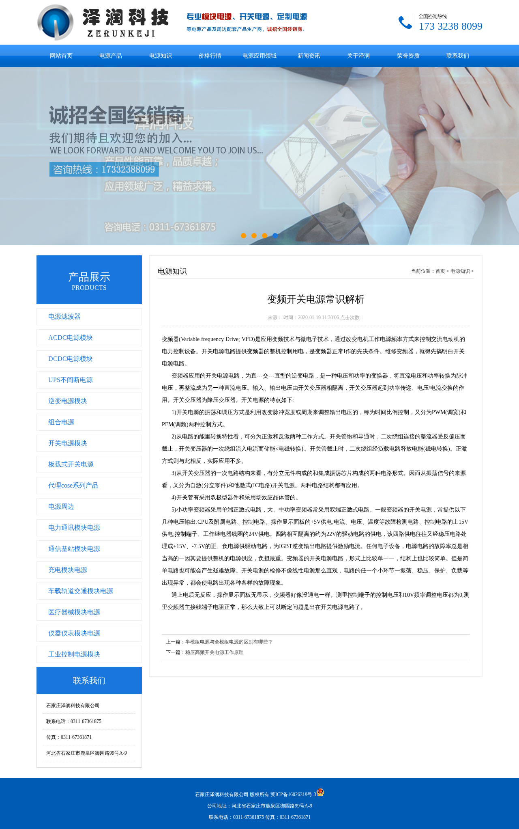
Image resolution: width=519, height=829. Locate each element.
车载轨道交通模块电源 (80, 590)
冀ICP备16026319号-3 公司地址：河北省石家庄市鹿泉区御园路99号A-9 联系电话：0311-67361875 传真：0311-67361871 (261, 806)
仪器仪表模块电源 (74, 633)
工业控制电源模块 (74, 654)
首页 (440, 271)
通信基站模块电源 (74, 548)
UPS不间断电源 (70, 379)
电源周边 (61, 506)
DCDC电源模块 (70, 358)
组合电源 (61, 422)
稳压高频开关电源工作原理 (214, 652)
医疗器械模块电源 (74, 612)
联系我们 (457, 56)
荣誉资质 (408, 56)
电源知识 (160, 56)
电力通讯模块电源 (74, 527)
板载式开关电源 (71, 464)
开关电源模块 (67, 443)
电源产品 (110, 56)
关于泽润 (358, 56)
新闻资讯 (309, 56)
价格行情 (210, 56)
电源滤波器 (64, 316)
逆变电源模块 (67, 400)
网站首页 (61, 56)
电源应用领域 (259, 56)
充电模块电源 (67, 569)
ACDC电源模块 (70, 337)
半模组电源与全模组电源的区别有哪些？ (229, 642)
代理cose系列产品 (73, 485)
